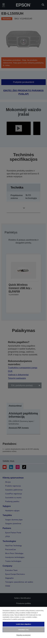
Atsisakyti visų (23, 629)
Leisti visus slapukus (23, 624)
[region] (23, 622)
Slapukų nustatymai (23, 635)
